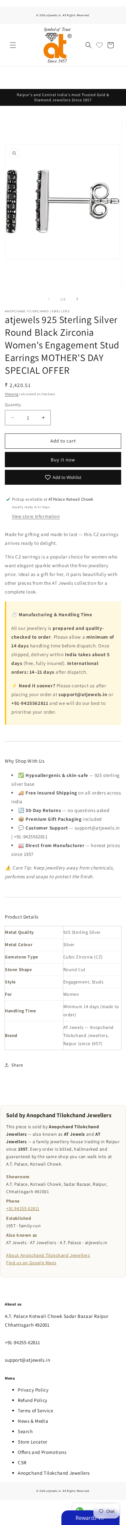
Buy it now (63, 459)
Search (25, 1431)
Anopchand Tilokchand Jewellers (54, 1473)
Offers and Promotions (42, 1452)
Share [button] (17, 1065)
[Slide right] (77, 299)
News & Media (33, 1421)
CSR (22, 1462)
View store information (36, 516)
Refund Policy (32, 1400)
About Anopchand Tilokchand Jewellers (48, 1255)
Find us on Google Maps (31, 1263)
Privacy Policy (33, 1390)
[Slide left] (49, 299)
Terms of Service (35, 1410)
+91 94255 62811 (22, 1208)
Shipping (11, 394)
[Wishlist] (99, 45)
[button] (13, 45)
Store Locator (32, 1442)
